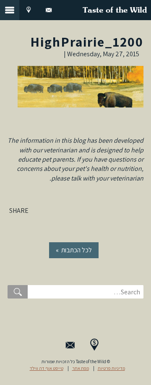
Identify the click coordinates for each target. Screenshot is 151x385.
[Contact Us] (48, 10)
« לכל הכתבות (74, 250)
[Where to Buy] (28, 10)
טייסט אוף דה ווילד (46, 368)
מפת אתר (80, 368)
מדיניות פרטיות (111, 368)
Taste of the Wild (115, 10)
